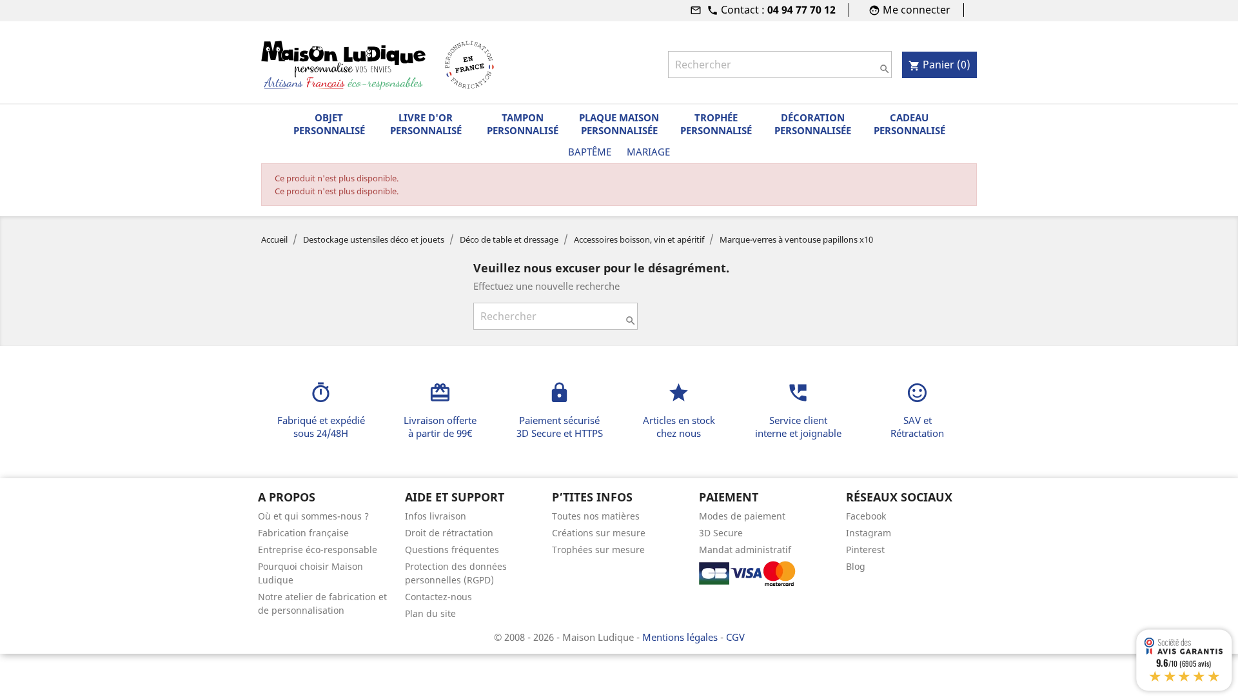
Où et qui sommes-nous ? (313, 516)
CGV (735, 637)
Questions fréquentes (452, 549)
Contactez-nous (438, 597)
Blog (855, 566)
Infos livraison (435, 516)
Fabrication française (303, 533)
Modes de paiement (742, 516)
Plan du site (430, 613)
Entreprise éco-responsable (317, 549)
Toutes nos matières (596, 516)
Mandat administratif (745, 549)
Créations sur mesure (598, 533)
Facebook (866, 516)
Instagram (868, 533)
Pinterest (865, 549)
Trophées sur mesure (598, 549)
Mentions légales (681, 637)
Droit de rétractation (449, 533)
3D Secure (721, 533)
